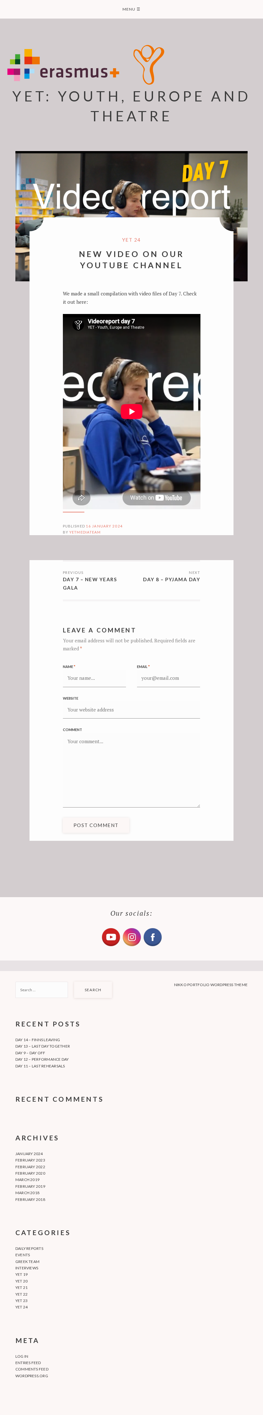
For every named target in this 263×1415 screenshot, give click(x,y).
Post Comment (96, 825)
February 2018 (30, 1199)
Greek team (27, 1261)
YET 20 (21, 1281)
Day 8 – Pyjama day (171, 579)
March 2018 (27, 1192)
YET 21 (21, 1287)
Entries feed (28, 1362)
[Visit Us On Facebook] (152, 945)
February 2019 (30, 1186)
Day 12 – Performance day (42, 1059)
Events (22, 1254)
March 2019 (27, 1179)
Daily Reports (29, 1248)
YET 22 (21, 1294)
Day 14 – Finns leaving (37, 1039)
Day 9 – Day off (30, 1052)
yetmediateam (85, 532)
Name (69, 666)
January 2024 (29, 1153)
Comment (72, 730)
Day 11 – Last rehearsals (40, 1066)
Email (143, 666)
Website (70, 698)
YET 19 (21, 1274)
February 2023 (30, 1160)
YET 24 (131, 240)
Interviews (26, 1268)
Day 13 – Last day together (42, 1046)
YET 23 (21, 1300)
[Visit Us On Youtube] (110, 945)
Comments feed (31, 1369)
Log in (21, 1356)
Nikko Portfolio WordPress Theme (211, 984)
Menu (131, 9)
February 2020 (30, 1173)
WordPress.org (31, 1375)
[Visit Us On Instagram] (131, 945)
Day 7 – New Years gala (90, 583)
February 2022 (30, 1166)
